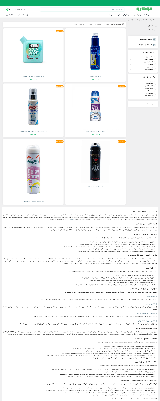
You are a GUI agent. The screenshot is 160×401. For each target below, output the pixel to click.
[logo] (144, 7)
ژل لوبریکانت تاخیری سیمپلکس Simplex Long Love (33, 131)
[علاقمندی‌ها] (19, 15)
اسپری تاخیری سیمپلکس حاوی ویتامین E (33, 201)
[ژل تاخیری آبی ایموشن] (95, 51)
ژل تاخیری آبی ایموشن (95, 76)
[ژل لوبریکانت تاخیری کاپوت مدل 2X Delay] (33, 51)
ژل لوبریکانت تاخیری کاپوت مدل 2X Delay (33, 76)
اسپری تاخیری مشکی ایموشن (95, 187)
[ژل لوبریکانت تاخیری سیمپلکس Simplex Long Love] (33, 106)
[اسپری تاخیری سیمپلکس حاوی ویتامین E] (33, 169)
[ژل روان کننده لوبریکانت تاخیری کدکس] (95, 106)
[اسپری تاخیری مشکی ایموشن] (95, 162)
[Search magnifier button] (122, 9)
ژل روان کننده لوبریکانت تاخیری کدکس (95, 131)
